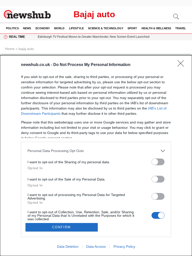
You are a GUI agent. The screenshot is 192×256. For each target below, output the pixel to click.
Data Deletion (67, 246)
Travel (180, 28)
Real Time (17, 36)
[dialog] (96, 155)
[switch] (158, 161)
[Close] (182, 65)
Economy (43, 28)
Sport (132, 28)
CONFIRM (61, 227)
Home (9, 49)
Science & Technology (105, 28)
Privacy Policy (124, 246)
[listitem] (96, 151)
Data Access (96, 246)
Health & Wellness (156, 28)
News (27, 28)
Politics (12, 28)
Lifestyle (76, 28)
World (59, 28)
